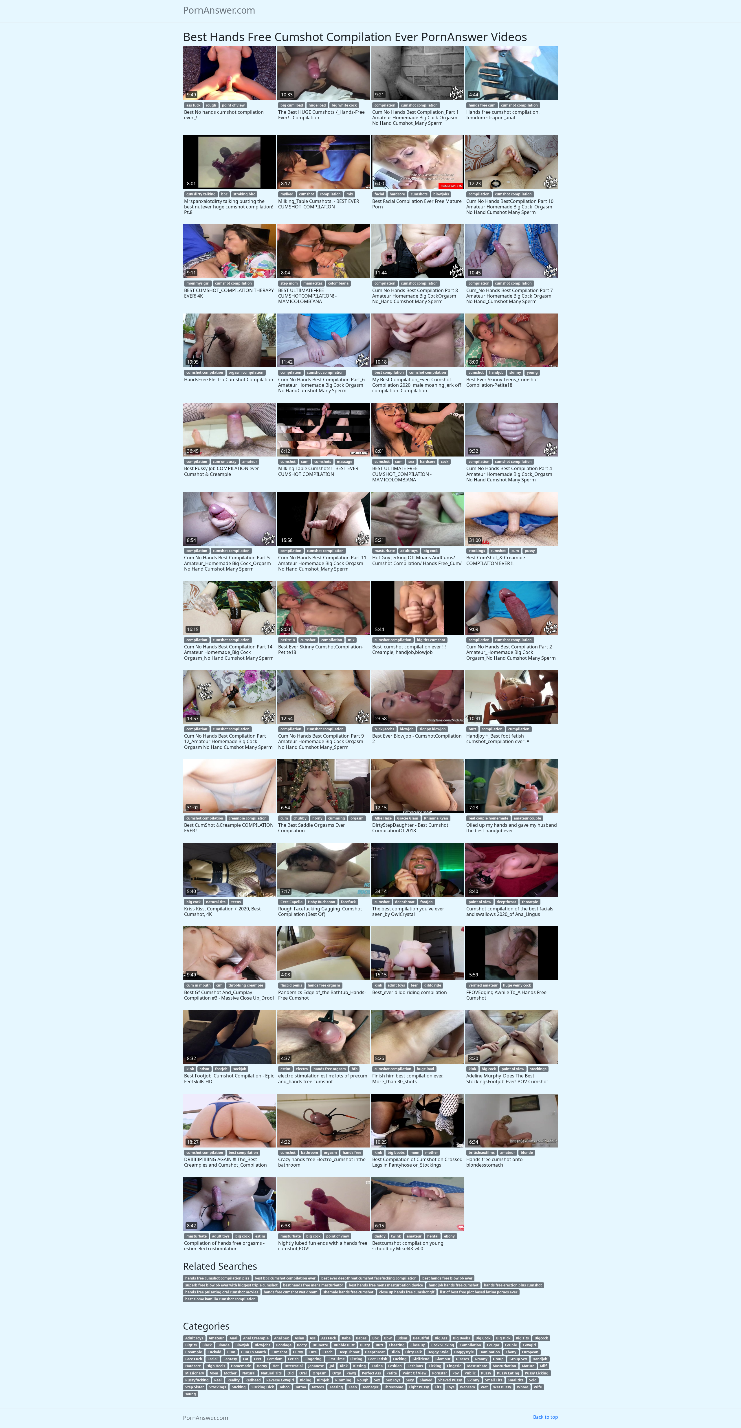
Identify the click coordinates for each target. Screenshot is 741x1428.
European (530, 1352)
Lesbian (395, 1365)
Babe (346, 1338)
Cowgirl (529, 1345)
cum (305, 461)
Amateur (216, 1338)
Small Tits (493, 1380)
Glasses (462, 1358)
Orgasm (320, 1373)
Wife (538, 1387)
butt (472, 729)
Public (470, 1373)
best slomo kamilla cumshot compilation (220, 1299)
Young (190, 1394)
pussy (530, 550)
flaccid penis (291, 985)
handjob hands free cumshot (453, 1285)
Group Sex (518, 1358)
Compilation (470, 1345)
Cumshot (279, 1352)
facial (379, 194)
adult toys (409, 550)
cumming (336, 818)
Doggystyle (464, 1352)
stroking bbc (244, 194)
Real (218, 1380)
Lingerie (454, 1365)
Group (498, 1358)
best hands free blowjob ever (447, 1278)
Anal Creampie (256, 1338)
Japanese (316, 1365)
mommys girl (198, 283)
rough (211, 105)
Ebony (511, 1352)
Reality (234, 1380)
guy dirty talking (201, 194)
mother (431, 1152)
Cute (313, 1352)
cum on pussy (224, 461)
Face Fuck (193, 1358)
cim (219, 985)
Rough (362, 1380)
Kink (344, 1365)
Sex (377, 1380)
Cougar (493, 1345)
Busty (365, 1345)
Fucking (400, 1358)
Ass (313, 1338)
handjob (496, 372)
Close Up (417, 1345)
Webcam (467, 1387)
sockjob (239, 1068)
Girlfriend (421, 1358)
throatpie (530, 901)
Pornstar (439, 1373)
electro (302, 1068)
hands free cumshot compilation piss (217, 1278)
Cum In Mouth (253, 1352)
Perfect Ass (371, 1373)
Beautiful (421, 1338)
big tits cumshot (431, 639)
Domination (489, 1352)
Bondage (283, 1345)
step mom (289, 283)
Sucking (239, 1387)
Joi (332, 1365)
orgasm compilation (246, 372)
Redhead (253, 1380)
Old (290, 1373)
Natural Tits (271, 1373)
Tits (438, 1387)
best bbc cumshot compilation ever (285, 1278)
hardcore (397, 194)
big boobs (396, 1152)
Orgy (336, 1373)
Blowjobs (262, 1345)
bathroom (309, 1152)
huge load (317, 105)
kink (378, 985)
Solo (532, 1380)
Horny (262, 1365)
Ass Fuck (328, 1338)
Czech (327, 1352)
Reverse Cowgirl (280, 1380)
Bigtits (191, 1345)
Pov (455, 1373)
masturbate (385, 550)
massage (344, 461)
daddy (380, 1236)
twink (396, 1236)
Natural (249, 1373)
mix (349, 194)
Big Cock (483, 1338)
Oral (303, 1373)
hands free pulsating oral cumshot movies (221, 1292)
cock (444, 461)
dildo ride (432, 985)
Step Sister (194, 1387)
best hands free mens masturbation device (386, 1285)
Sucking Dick (263, 1387)
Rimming (343, 1380)
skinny (515, 372)
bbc (224, 194)
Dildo (395, 1352)
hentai (433, 1236)
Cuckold (214, 1352)
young (532, 372)
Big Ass (441, 1338)
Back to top (545, 1417)
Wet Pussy (502, 1387)
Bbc (375, 1338)
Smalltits (515, 1380)
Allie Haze (383, 818)
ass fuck (193, 105)
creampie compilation (248, 818)
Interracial (294, 1365)
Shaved (426, 1380)
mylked (287, 194)
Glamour (442, 1358)
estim (285, 1068)
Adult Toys (194, 1338)
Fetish (293, 1358)
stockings (477, 550)
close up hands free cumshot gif (406, 1292)
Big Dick (503, 1338)
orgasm (357, 818)
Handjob (540, 1358)
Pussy (486, 1373)
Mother (230, 1373)
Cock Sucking (442, 1345)
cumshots (419, 194)
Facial (213, 1358)
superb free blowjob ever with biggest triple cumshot (231, 1285)
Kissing (359, 1365)
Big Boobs (461, 1338)
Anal (233, 1338)
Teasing (336, 1387)
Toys (450, 1387)
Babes (361, 1338)
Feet (257, 1358)
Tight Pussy (419, 1387)
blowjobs (441, 194)
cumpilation (518, 729)
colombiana (338, 283)
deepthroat (404, 901)
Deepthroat (375, 1352)
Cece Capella (291, 901)
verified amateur (483, 985)
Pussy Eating (508, 1373)
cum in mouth (198, 985)
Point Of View (414, 1373)
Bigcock (541, 1338)
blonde (527, 1152)
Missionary (194, 1373)
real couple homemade (488, 818)
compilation (385, 105)
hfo (354, 1068)
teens (236, 901)
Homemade (241, 1365)
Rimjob (323, 1380)
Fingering (313, 1358)
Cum (231, 1352)
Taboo (284, 1387)
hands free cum (482, 105)
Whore (522, 1387)
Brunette (320, 1345)
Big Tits (522, 1338)
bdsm (204, 1068)
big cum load (291, 105)
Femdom (275, 1358)
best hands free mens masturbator (313, 1285)
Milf (543, 1365)
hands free (352, 1152)
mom (414, 1152)
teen (415, 985)
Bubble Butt (344, 1345)
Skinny (473, 1380)
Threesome (393, 1387)
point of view (233, 105)
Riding (305, 1380)
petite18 (287, 639)
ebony (449, 1236)
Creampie (193, 1352)
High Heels (215, 1365)
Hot (276, 1365)
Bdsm (402, 1338)
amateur (249, 461)
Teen (353, 1387)
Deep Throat (349, 1352)
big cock (430, 550)
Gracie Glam (407, 818)
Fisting (356, 1358)
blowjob (407, 729)
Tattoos (317, 1387)
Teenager (370, 1387)
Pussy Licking (537, 1373)
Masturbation (504, 1365)
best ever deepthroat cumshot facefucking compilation (369, 1278)
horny (317, 818)
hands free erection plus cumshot (513, 1285)
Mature (528, 1365)
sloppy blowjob (432, 729)
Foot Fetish (377, 1358)
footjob (426, 901)
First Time (336, 1358)
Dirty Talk (413, 1352)
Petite (391, 1373)
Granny (481, 1358)
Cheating (397, 1345)
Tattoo (300, 1387)
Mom (214, 1373)
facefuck (348, 901)
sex (411, 461)
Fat (245, 1358)
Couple (511, 1345)
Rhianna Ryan (436, 818)
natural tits (215, 901)
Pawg (351, 1373)
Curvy (298, 1352)
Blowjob (242, 1345)
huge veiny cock (517, 985)
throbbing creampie (245, 985)
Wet (484, 1387)
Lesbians (415, 1365)
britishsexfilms (482, 1152)
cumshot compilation (419, 105)
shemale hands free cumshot (348, 1292)
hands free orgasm (324, 985)
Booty (302, 1345)
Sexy (410, 1380)
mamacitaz (312, 283)
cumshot (306, 194)
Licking (435, 1365)
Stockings (217, 1387)
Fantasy (230, 1358)
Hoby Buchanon (321, 901)
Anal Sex (281, 1338)
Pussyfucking (197, 1380)
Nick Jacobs (384, 729)
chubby (300, 818)
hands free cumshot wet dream (291, 1292)
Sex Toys (393, 1380)
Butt (379, 1345)
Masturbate (477, 1365)
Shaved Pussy (450, 1380)
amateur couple (527, 818)
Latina (377, 1365)
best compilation (389, 372)
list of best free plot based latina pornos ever (478, 1292)
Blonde (223, 1345)
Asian (299, 1338)
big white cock (344, 105)
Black (207, 1345)
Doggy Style (438, 1352)
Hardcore (193, 1365)
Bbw (388, 1338)
